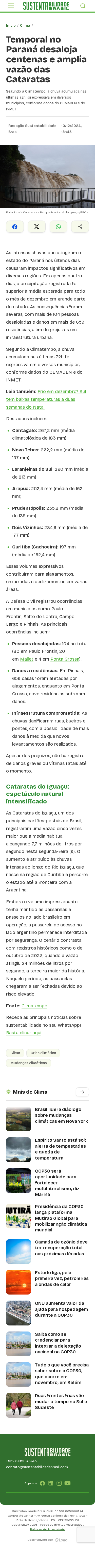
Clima (25, 25)
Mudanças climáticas (28, 1063)
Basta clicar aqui (23, 1033)
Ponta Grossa (64, 659)
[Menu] (11, 6)
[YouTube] (67, 1483)
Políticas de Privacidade (47, 1529)
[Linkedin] (51, 1483)
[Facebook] (42, 1483)
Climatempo (34, 1006)
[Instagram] (59, 1483)
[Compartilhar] (80, 227)
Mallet (26, 659)
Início (11, 25)
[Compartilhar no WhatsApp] (58, 227)
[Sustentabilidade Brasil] (46, 6)
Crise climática (43, 1053)
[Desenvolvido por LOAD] (61, 1539)
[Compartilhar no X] (37, 227)
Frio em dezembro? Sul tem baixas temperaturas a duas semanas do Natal (46, 399)
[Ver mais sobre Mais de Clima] (82, 1091)
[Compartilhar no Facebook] (15, 227)
